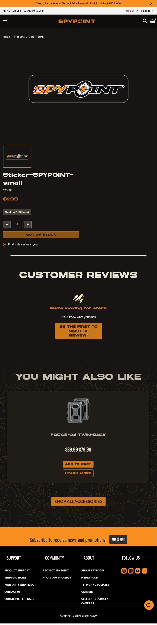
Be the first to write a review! (78, 331)
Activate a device (12, 11)
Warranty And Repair (20, 584)
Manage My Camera (34, 11)
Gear (31, 36)
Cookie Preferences (19, 599)
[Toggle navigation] (5, 21)
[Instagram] (124, 570)
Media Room (89, 577)
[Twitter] (144, 570)
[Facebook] (130, 570)
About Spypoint (92, 570)
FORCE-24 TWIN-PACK (78, 435)
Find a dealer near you (23, 244)
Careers (87, 591)
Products (19, 36)
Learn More (78, 473)
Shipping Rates (15, 577)
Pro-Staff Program (57, 577)
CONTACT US (12, 591)
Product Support (17, 570)
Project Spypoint (56, 570)
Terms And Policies (95, 584)
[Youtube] (137, 570)
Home (6, 36)
